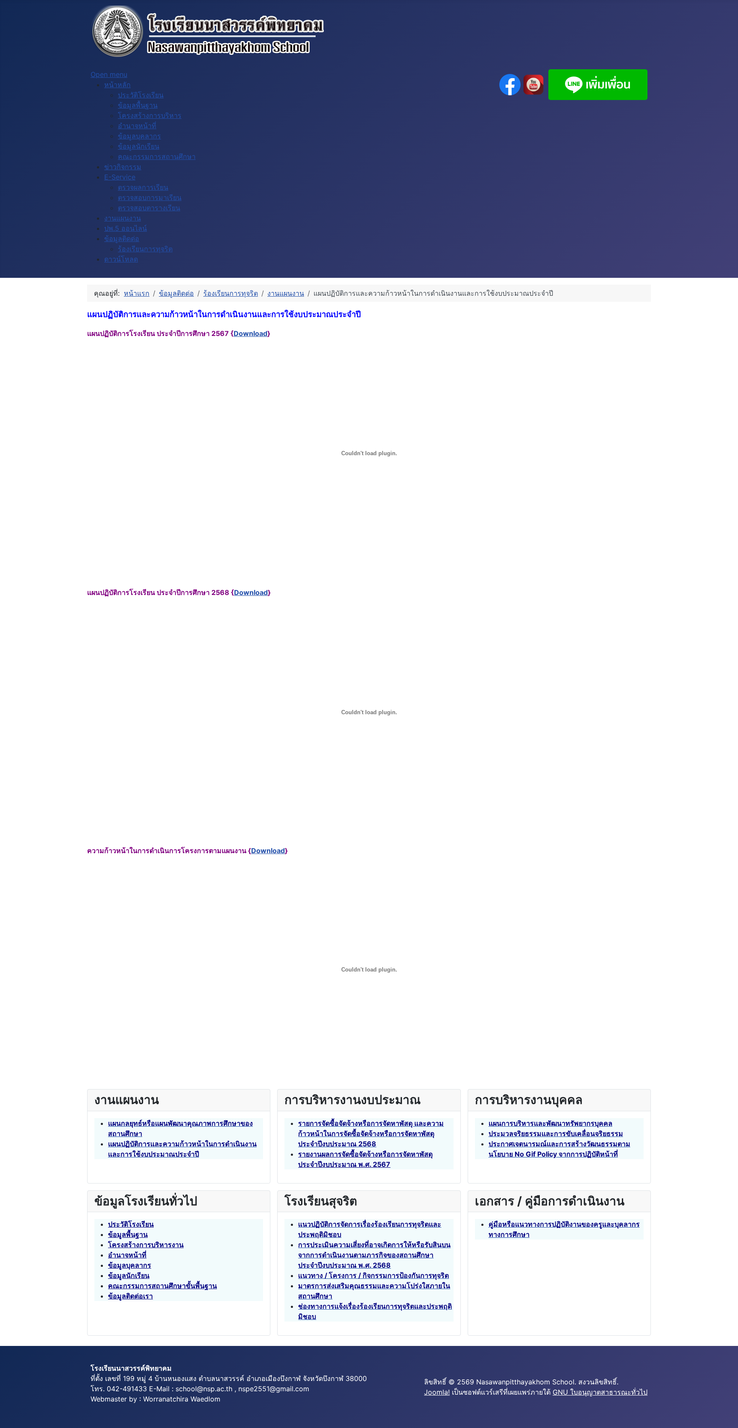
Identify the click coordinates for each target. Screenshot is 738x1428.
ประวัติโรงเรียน (131, 1224)
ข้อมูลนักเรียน (128, 1275)
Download (250, 333)
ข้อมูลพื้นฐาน (128, 1234)
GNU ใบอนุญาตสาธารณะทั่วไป (600, 1392)
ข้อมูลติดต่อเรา (130, 1296)
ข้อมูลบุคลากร (129, 1265)
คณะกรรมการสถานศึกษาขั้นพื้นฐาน (162, 1285)
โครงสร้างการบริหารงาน (146, 1244)
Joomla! (437, 1392)
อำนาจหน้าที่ (127, 1255)
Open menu (109, 74)
